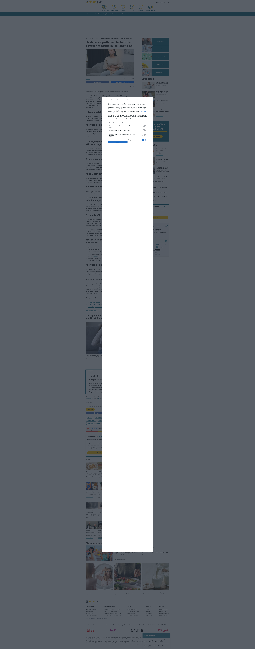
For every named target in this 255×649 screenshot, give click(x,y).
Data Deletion (120, 146)
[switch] (144, 126)
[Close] (150, 100)
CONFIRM (117, 142)
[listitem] (127, 122)
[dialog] (127, 324)
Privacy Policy (135, 146)
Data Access (127, 146)
